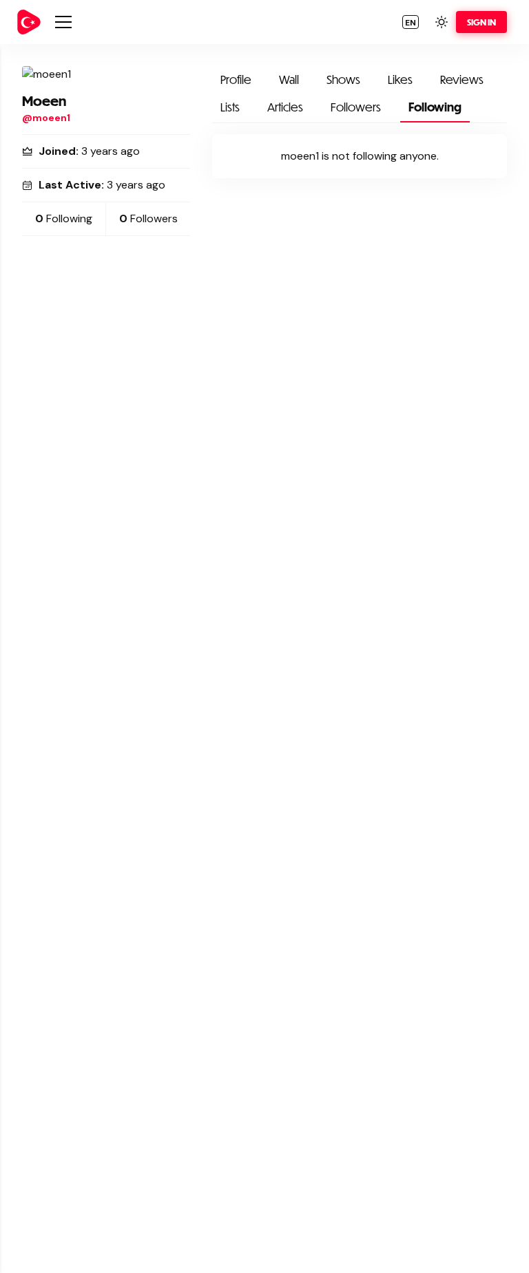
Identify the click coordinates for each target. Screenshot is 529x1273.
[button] (410, 22)
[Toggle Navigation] (63, 22)
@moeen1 (46, 117)
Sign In (481, 22)
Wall (289, 79)
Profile (235, 79)
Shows (343, 79)
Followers (356, 107)
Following (434, 107)
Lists (230, 107)
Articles (285, 107)
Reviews (462, 79)
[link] (29, 22)
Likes (400, 79)
